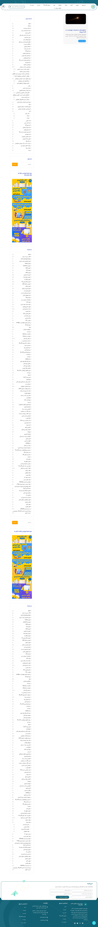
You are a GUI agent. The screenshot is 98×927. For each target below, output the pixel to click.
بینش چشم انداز (27, 316)
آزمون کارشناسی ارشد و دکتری (25, 261)
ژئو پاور (29, 375)
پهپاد (30, 327)
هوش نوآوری (28, 506)
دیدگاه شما (29, 354)
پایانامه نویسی (28, 318)
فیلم (54, 5)
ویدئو (29, 150)
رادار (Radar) (28, 359)
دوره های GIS (28, 51)
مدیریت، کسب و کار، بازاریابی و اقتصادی (23, 143)
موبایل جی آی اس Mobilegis (25, 482)
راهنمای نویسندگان (27, 363)
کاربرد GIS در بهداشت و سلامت (25, 413)
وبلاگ (66, 5)
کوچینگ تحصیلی (27, 434)
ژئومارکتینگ (28, 379)
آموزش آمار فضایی (27, 275)
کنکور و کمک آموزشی (27, 139)
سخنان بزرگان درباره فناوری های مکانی (23, 382)
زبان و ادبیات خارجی (27, 88)
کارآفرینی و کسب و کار (26, 409)
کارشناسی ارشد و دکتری (26, 416)
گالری (71, 5)
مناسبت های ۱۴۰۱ (27, 477)
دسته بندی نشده (27, 49)
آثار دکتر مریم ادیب (27, 28)
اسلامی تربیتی (28, 33)
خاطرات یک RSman (27, 336)
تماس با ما (32, 5)
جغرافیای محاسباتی (27, 329)
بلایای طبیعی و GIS (27, 313)
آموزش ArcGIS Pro (27, 266)
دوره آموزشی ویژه (27, 347)
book (29, 23)
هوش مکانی (28, 504)
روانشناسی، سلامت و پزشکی (25, 67)
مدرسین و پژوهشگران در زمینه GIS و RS (23, 450)
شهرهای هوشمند (27, 393)
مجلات (28, 116)
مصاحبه (29, 457)
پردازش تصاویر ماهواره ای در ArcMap (23, 322)
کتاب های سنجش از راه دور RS (25, 132)
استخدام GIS (28, 297)
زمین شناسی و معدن (25, 97)
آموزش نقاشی (28, 286)
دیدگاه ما (29, 357)
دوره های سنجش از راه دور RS (25, 60)
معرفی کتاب (28, 459)
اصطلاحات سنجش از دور (26, 300)
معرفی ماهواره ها (27, 461)
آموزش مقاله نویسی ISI (26, 281)
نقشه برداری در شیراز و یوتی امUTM (24, 484)
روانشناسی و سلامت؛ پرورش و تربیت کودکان (20, 74)
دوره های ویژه (28, 62)
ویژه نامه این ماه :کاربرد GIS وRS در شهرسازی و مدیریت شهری (22, 512)
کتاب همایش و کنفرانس (26, 136)
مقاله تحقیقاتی (28, 473)
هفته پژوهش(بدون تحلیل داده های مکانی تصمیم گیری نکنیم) (23, 487)
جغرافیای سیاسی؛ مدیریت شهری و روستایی (21, 95)
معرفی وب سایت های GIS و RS (25, 466)
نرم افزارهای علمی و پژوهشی (23, 81)
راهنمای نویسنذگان (27, 366)
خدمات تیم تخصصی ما (26, 341)
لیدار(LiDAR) (28, 443)
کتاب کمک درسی (27, 123)
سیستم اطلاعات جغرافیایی (26, 386)
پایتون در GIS (28, 320)
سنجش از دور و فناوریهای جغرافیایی (22, 99)
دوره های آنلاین (28, 350)
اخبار (65, 906)
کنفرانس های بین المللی (26, 429)
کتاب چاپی (27, 113)
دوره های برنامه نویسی (26, 55)
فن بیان (29, 402)
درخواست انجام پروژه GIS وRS (25, 343)
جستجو (14, 164)
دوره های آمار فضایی (27, 53)
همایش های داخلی (27, 493)
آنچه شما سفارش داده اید (26, 293)
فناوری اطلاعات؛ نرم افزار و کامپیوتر (24, 106)
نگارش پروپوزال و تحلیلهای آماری (23, 83)
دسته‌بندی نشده (27, 345)
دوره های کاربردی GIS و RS (25, 352)
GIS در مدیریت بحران (26, 256)
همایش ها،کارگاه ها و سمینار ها (25, 490)
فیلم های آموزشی (27, 407)
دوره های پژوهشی (27, 58)
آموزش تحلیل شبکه (27, 277)
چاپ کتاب (29, 331)
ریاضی (29, 86)
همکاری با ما (28, 495)
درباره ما (38, 5)
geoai (29, 254)
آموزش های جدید (27, 291)
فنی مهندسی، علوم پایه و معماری (24, 109)
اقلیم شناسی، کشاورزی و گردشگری (22, 92)
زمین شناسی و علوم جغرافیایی (25, 90)
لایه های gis (28, 141)
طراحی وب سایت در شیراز (26, 395)
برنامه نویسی (28, 311)
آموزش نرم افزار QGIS (26, 284)
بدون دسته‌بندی (27, 37)
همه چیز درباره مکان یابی (26, 497)
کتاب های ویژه (28, 134)
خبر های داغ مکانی (27, 338)
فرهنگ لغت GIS (27, 400)
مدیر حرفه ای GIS (27, 452)
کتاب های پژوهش (27, 130)
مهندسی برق (28, 148)
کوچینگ (29, 432)
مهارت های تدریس (27, 479)
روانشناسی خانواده (27, 64)
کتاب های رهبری (27, 423)
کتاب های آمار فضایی (27, 127)
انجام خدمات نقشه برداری (26, 304)
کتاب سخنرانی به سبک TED (25, 420)
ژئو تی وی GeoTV (27, 377)
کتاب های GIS (28, 125)
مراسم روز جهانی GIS (27, 454)
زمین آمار (29, 372)
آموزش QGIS (28, 272)
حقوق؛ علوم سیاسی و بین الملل (25, 42)
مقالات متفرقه (28, 470)
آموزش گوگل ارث (27, 279)
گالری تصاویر (28, 438)
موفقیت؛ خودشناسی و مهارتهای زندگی (22, 76)
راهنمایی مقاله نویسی (26, 368)
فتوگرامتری (28, 397)
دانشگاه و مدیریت (27, 44)
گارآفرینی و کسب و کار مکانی (25, 436)
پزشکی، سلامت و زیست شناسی (23, 69)
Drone (29, 26)
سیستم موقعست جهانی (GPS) (25, 388)
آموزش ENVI (28, 268)
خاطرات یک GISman (27, 334)
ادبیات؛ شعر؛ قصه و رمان (26, 30)
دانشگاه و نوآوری (27, 46)
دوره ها (64, 909)
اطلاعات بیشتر (58, 8)
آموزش (77, 5)
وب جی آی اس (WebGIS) (25, 509)
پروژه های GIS (28, 325)
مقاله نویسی (28, 475)
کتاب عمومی (28, 120)
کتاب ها (64, 912)
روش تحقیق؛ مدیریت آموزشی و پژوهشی (23, 78)
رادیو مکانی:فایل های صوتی (25, 361)
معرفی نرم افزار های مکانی (26, 463)
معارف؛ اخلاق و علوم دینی (26, 145)
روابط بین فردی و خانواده (24, 71)
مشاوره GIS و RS (47, 5)
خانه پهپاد (84, 5)
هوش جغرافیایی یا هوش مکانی (25, 499)
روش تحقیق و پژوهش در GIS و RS (24, 370)
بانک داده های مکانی (27, 309)
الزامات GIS (28, 302)
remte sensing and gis (26, 259)
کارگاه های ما (28, 418)
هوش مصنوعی (28, 502)
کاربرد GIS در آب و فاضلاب (26, 411)
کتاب (30, 111)
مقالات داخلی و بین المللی (26, 468)
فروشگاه (59, 5)
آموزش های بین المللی (26, 288)
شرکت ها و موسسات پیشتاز (25, 391)
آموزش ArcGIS (28, 263)
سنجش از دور (28, 384)
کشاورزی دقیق (28, 427)
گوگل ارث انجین (27, 441)
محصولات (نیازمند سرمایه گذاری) (24, 448)
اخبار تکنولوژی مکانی (27, 295)
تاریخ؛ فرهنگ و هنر (27, 39)
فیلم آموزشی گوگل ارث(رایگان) (25, 404)
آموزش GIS (28, 270)
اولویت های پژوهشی (27, 306)
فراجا (30, 104)
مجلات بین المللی (27, 445)
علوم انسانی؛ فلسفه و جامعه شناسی (24, 102)
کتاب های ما (28, 425)
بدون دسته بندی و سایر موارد (25, 35)
